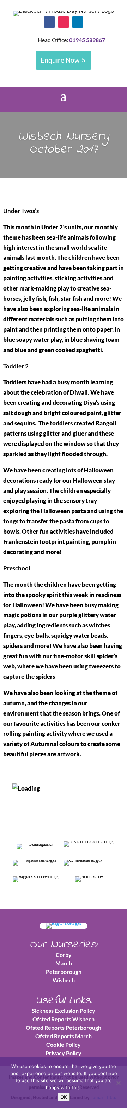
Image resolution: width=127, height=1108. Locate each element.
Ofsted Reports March (63, 1036)
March (63, 963)
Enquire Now (60, 60)
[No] (118, 1082)
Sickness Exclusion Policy (63, 1010)
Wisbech (64, 980)
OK (63, 1097)
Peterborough (63, 971)
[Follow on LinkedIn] (77, 22)
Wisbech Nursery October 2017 (63, 143)
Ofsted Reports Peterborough (63, 1027)
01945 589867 (87, 39)
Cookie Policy (63, 1044)
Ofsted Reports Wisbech (63, 1019)
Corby (64, 954)
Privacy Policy (63, 1053)
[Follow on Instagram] (63, 22)
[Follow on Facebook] (49, 22)
